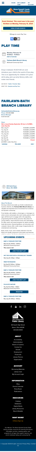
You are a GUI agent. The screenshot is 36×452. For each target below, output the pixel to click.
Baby (19, 84)
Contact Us (18, 347)
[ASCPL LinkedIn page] (20, 306)
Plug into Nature (9, 284)
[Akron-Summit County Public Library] (18, 10)
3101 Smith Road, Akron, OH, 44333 (11, 187)
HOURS (13, 3)
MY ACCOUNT (31, 4)
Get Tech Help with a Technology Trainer (18, 255)
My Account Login (18, 374)
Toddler (10, 84)
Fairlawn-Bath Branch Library (17, 60)
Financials (18, 354)
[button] (3, 3)
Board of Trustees (18, 345)
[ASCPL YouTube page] (16, 306)
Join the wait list (19, 251)
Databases (18, 404)
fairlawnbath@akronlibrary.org (10, 111)
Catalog (18, 401)
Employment (18, 352)
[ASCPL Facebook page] (11, 306)
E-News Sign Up (18, 421)
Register (19, 292)
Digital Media (18, 406)
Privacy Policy (26, 444)
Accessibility (18, 340)
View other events (18, 28)
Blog (18, 384)
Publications (18, 391)
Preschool (15, 84)
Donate (18, 349)
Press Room (18, 389)
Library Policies (18, 357)
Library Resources (18, 409)
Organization (18, 359)
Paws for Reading (10, 262)
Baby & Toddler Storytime (12, 241)
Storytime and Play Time (14, 86)
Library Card (18, 372)
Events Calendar (18, 386)
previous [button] (4, 144)
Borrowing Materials (18, 369)
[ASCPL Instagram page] (25, 306)
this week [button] (18, 144)
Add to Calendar (12, 57)
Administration (18, 342)
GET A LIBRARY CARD (21, 4)
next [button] (32, 144)
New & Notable (18, 411)
